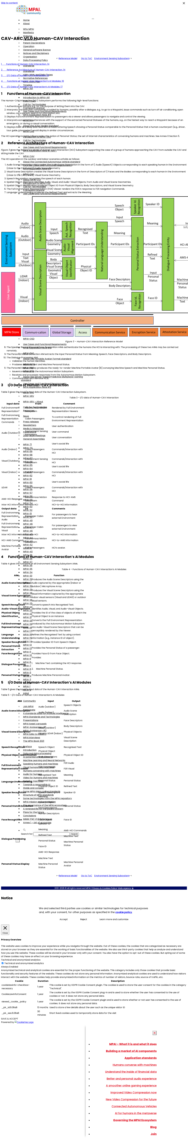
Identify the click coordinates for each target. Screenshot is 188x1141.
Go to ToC (86, 58)
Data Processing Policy (35, 60)
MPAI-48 (28, 524)
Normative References (35, 78)
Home (26, 20)
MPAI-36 (27, 565)
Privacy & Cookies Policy (104, 888)
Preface (27, 746)
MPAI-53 (27, 506)
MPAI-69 (27, 451)
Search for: (27, 833)
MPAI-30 (27, 586)
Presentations (30, 720)
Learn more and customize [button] (114, 919)
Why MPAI (28, 29)
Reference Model (68, 58)
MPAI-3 (27, 679)
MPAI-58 (27, 489)
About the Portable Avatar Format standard (47, 358)
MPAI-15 (27, 638)
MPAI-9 (27, 658)
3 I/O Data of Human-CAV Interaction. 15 (25, 75)
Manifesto (28, 32)
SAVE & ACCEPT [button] (9, 1018)
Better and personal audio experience (132, 1079)
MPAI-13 (27, 645)
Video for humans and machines (40, 777)
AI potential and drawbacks (38, 757)
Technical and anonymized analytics (24, 963)
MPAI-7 (27, 665)
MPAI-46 (28, 530)
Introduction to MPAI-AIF (36, 97)
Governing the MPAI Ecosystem (135, 1120)
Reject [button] (83, 919)
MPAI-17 (27, 631)
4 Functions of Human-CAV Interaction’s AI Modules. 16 (32, 81)
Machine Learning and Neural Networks (44, 760)
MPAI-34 (27, 572)
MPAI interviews (31, 737)
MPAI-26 (27, 600)
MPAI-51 (27, 513)
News (26, 416)
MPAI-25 (27, 603)
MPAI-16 (27, 634)
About (26, 23)
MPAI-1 (26, 686)
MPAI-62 (27, 475)
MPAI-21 (27, 617)
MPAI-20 (27, 620)
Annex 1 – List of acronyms (37, 822)
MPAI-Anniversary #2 (34, 730)
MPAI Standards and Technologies (41, 716)
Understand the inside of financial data (131, 1072)
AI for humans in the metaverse (136, 1113)
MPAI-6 (27, 669)
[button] (24, 830)
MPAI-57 (27, 492)
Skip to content (9, 2)
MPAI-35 (27, 568)
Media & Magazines (33, 428)
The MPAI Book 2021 (33, 741)
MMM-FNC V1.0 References (37, 819)
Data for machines (33, 781)
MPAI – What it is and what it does (133, 1044)
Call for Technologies (34, 140)
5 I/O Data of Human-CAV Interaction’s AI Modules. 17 (32, 86)
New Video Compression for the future (131, 1099)
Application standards (141, 1058)
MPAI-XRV (28, 396)
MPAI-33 (27, 575)
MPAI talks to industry (34, 734)
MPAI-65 (27, 465)
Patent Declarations (34, 43)
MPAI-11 (27, 651)
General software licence (37, 49)
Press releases (31, 421)
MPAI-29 (27, 589)
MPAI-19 (27, 624)
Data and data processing (37, 753)
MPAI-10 (27, 655)
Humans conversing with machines (42, 770)
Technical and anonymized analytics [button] (20, 959)
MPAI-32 (27, 579)
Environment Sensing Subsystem (112, 58)
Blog (153, 1127)
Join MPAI (28, 706)
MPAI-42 (27, 544)
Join (154, 1134)
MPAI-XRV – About (33, 401)
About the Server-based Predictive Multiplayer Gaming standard (52, 378)
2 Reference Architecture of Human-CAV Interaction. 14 (33, 69)
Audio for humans (32, 774)
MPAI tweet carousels (35, 723)
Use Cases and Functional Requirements (44, 147)
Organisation (30, 56)
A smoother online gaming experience (131, 1086)
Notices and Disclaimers (36, 53)
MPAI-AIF (28, 88)
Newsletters (29, 425)
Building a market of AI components (131, 1051)
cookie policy (123, 912)
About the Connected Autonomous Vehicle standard (51, 161)
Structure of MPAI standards (38, 795)
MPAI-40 (28, 551)
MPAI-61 (27, 479)
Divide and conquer (33, 788)
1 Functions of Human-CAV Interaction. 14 (25, 64)
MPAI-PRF (28, 367)
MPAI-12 (27, 648)
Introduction (29, 750)
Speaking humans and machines (40, 763)
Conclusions (29, 815)
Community (29, 701)
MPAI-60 (27, 482)
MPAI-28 (27, 593)
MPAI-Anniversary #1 (34, 727)
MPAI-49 (27, 520)
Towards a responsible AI (36, 784)
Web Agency (124, 888)
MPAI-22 (27, 613)
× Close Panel (155, 1033)
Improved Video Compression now (134, 1092)
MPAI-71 (27, 444)
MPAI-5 (27, 672)
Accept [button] (64, 919)
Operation (28, 46)
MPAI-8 (27, 662)
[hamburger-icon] (93, 18)
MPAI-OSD (28, 338)
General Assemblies (34, 439)
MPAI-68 (27, 454)
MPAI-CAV (28, 156)
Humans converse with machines (135, 1065)
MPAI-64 (28, 468)
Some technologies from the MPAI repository (47, 798)
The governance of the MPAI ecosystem (45, 805)
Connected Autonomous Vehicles (134, 1106)
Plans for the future (33, 812)
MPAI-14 (27, 641)
